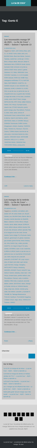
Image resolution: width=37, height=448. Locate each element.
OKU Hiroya (12, 104)
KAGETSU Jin (22, 83)
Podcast (6, 36)
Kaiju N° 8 (21, 246)
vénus (20, 299)
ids (5, 243)
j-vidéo (20, 243)
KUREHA (7, 251)
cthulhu (6, 224)
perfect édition (22, 275)
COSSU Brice (19, 222)
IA (20, 75)
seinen (26, 118)
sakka (15, 112)
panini (26, 107)
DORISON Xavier (20, 64)
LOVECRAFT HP (15, 259)
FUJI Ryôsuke (22, 235)
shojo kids (11, 289)
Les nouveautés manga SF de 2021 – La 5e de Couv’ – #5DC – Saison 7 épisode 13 (17, 42)
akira (23, 53)
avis (26, 53)
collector (11, 222)
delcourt (20, 61)
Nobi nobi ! (24, 273)
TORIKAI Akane (14, 131)
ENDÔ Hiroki (13, 69)
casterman (13, 59)
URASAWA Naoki (15, 137)
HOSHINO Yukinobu (10, 75)
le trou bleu (19, 96)
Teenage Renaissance (19, 294)
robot (11, 112)
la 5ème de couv (22, 91)
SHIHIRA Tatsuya (23, 121)
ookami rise (7, 107)
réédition (7, 281)
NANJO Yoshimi (9, 273)
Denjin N (26, 61)
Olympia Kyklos (22, 104)
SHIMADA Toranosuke (11, 123)
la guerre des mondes (23, 94)
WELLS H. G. (15, 139)
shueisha (20, 126)
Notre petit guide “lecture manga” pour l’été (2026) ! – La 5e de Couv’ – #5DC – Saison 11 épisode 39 (17, 394)
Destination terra (9, 64)
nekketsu (17, 273)
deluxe (20, 224)
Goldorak (7, 72)
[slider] (8, 155)
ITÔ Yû (20, 80)
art (23, 213)
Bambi (24, 216)
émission (17, 67)
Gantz (29, 235)
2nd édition (21, 211)
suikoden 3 (19, 291)
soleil (5, 291)
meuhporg (21, 267)
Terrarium (19, 129)
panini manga (8, 110)
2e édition (14, 211)
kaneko (6, 248)
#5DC (13, 51)
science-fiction (20, 115)
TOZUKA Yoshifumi (10, 297)
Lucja (22, 259)
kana (26, 246)
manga (24, 99)
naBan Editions (26, 102)
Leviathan (27, 96)
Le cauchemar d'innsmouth (22, 254)
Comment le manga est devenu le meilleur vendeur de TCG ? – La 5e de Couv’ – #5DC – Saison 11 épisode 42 (18, 376)
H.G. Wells (14, 72)
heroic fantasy (25, 240)
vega (16, 299)
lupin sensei (23, 262)
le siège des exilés (10, 96)
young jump (21, 145)
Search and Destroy (17, 118)
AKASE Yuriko (12, 53)
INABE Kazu (24, 78)
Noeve (6, 104)
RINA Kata (13, 281)
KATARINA (12, 248)
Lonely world (8, 99)
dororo (28, 64)
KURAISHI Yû (19, 88)
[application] (18, 151)
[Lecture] (5, 150)
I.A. (18, 75)
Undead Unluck (9, 299)
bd (21, 219)
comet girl (20, 59)
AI (7, 53)
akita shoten (18, 213)
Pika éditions (20, 110)
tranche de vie (23, 131)
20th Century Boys (21, 51)
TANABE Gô (8, 294)
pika (14, 110)
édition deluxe (13, 227)
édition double (22, 227)
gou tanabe (7, 240)
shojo (5, 289)
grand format (16, 240)
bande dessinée (15, 219)
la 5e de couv (12, 91)
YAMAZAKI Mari (21, 142)
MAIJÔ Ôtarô (17, 99)
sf (16, 121)
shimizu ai (14, 286)
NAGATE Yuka (26, 270)
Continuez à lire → (10, 176)
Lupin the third (8, 265)
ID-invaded (24, 75)
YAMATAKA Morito (9, 142)
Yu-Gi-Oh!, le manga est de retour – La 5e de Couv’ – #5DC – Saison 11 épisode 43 (17, 370)
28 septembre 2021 (10, 208)
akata (19, 53)
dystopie (7, 67)
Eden (12, 67)
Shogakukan (8, 126)
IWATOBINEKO (12, 83)
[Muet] (32, 150)
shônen (15, 126)
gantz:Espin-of (14, 238)
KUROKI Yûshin (15, 251)
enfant (20, 230)
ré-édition (25, 278)
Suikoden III (26, 291)
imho (8, 243)
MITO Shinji (17, 102)
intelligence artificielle (11, 80)
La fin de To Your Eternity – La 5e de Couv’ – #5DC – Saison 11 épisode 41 (17, 382)
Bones (22, 56)
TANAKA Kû (11, 129)
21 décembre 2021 (9, 48)
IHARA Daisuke (8, 78)
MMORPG (7, 270)
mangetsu (22, 265)
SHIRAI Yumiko (22, 123)
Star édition (11, 291)
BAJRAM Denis (8, 56)
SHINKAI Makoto (23, 286)
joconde (25, 243)
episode (25, 230)
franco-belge (13, 235)
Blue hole (17, 56)
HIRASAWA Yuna (23, 72)
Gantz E (20, 69)
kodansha (7, 88)
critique (10, 61)
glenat (25, 69)
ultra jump (7, 134)
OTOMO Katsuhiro (17, 107)
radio (7, 112)
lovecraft (7, 259)
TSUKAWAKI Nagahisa (24, 297)
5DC (29, 51)
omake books (13, 275)
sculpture (20, 281)
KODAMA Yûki (24, 86)
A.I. (5, 53)
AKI (12, 213)
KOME (13, 88)
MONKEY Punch (16, 270)
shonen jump (24, 289)
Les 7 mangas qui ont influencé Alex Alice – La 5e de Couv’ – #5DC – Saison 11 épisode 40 (18, 388)
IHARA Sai (17, 78)
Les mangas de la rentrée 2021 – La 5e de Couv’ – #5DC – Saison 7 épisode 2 (17, 202)
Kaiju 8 (15, 246)
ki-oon (17, 86)
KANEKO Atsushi (9, 86)
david (11, 224)
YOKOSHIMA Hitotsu (10, 145)
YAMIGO (12, 302)
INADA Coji (13, 243)
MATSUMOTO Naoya (10, 267)
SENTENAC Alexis (10, 121)
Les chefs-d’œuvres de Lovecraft (14, 256)
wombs (21, 139)
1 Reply (30, 341)
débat (15, 61)
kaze (17, 248)
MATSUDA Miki (8, 102)
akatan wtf (7, 213)
